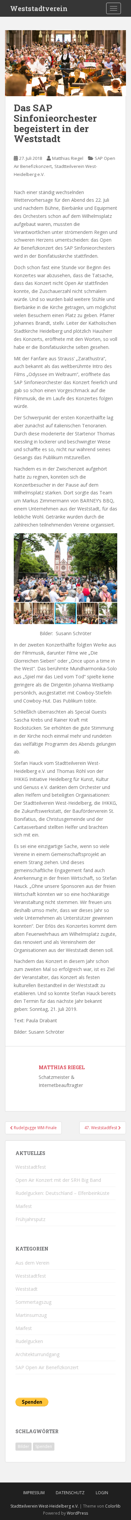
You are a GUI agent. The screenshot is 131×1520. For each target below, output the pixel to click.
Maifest (23, 1206)
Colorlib (113, 1506)
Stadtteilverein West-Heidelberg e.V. (44, 1506)
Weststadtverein (39, 8)
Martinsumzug (31, 1315)
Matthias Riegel (67, 158)
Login (102, 1493)
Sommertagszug (33, 1302)
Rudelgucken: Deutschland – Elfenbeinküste (62, 1193)
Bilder (23, 1446)
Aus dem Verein (32, 1263)
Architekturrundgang (37, 1354)
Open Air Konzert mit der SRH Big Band (58, 1180)
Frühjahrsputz (30, 1219)
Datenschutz (70, 1493)
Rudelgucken (29, 1341)
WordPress (77, 1513)
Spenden (43, 1446)
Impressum (34, 1493)
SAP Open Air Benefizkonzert (47, 1367)
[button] (111, 539)
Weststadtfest (30, 1167)
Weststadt (26, 1289)
